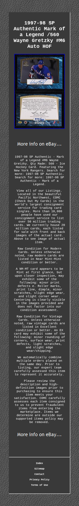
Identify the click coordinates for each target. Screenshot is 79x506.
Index (39, 463)
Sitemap (39, 468)
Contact (39, 474)
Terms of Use (39, 485)
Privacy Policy (39, 479)
